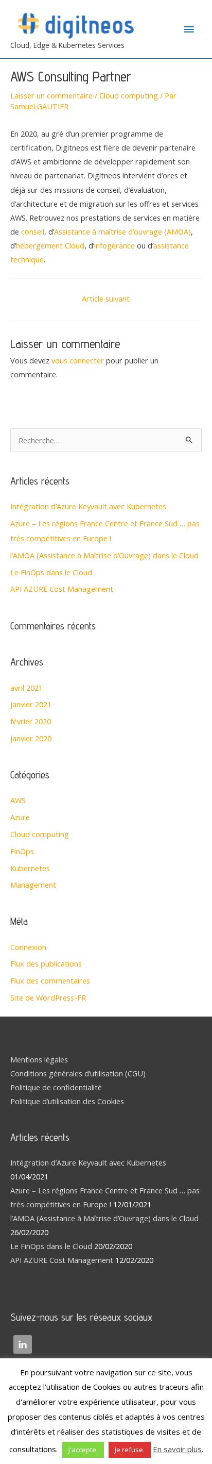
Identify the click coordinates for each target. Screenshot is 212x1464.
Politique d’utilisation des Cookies (67, 1101)
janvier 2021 (30, 704)
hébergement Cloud (50, 245)
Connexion (28, 947)
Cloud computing (128, 95)
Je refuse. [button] (130, 1449)
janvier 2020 (30, 738)
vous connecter (77, 360)
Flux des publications (46, 963)
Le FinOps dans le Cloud (51, 572)
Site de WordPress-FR (48, 997)
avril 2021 (26, 688)
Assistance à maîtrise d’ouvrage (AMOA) (122, 231)
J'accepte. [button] (83, 1449)
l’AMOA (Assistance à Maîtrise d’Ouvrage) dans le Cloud (104, 555)
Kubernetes (30, 868)
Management (33, 884)
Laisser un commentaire (51, 95)
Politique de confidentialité (56, 1087)
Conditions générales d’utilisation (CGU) (78, 1073)
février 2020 (30, 721)
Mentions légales (39, 1059)
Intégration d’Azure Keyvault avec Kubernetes (88, 506)
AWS (18, 800)
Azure (20, 817)
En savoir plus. (178, 1449)
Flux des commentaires (50, 980)
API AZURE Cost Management (61, 589)
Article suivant (106, 298)
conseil (32, 231)
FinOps (22, 851)
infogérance (114, 245)
